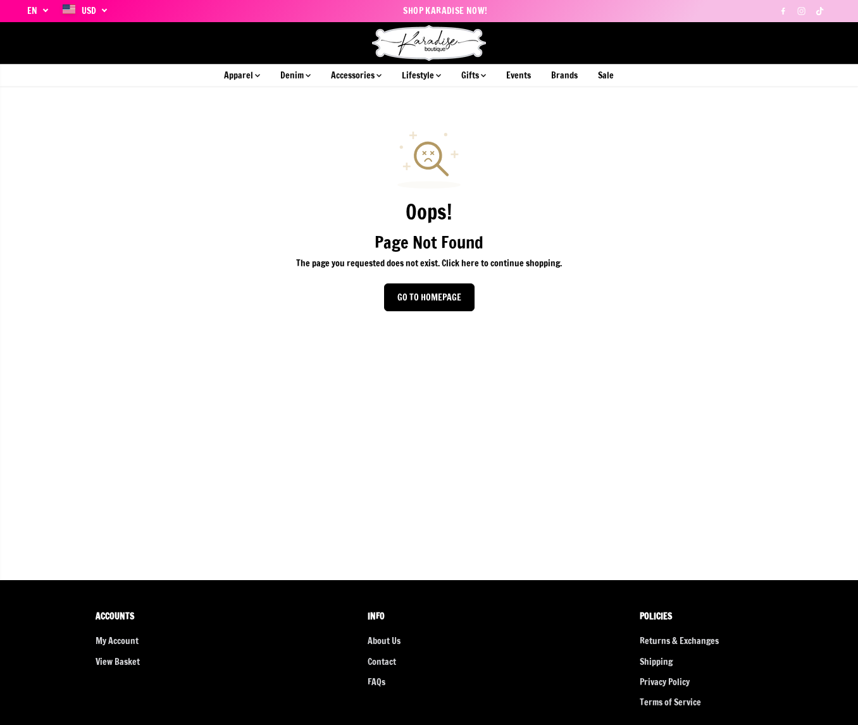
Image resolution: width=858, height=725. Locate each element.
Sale (606, 75)
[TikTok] (820, 10)
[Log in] (799, 43)
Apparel (239, 75)
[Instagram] (801, 10)
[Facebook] (783, 10)
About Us (384, 641)
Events (518, 75)
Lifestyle (419, 75)
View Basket (118, 661)
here (470, 263)
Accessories (353, 75)
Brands (564, 75)
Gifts (471, 75)
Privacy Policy (665, 682)
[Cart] (821, 43)
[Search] (778, 43)
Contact (382, 661)
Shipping (656, 661)
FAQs (376, 682)
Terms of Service (670, 702)
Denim (293, 75)
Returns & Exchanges (679, 641)
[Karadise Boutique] (429, 43)
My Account (117, 641)
